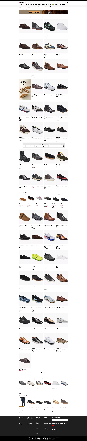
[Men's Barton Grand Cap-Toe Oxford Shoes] (62, 217)
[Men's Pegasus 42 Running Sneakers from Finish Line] (50, 237)
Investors (45, 422)
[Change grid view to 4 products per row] (59, 17)
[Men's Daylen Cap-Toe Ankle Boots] (50, 217)
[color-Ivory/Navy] (34, 77)
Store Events (37, 428)
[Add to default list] (25, 194)
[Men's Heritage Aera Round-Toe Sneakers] (25, 217)
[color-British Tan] (56, 290)
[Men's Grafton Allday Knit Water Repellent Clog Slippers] (56, 198)
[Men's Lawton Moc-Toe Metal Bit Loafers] (37, 320)
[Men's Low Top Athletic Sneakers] (62, 156)
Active (48, 6)
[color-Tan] (56, 309)
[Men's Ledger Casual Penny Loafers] (37, 156)
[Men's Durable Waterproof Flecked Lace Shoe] (25, 237)
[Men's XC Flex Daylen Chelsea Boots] (37, 26)
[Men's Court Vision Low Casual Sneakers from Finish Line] (37, 109)
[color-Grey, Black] (19, 393)
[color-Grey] (44, 206)
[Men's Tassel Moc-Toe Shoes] (62, 299)
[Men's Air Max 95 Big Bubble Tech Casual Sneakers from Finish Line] (50, 26)
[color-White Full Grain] (60, 351)
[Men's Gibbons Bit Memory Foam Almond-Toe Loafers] (62, 46)
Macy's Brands (37, 423)
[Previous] (32, 46)
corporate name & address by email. (54, 439)
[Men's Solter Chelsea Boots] (50, 66)
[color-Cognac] (20, 168)
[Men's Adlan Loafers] (47, 401)
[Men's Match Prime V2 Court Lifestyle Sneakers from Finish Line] (31, 383)
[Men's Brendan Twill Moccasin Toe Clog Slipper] (64, 198)
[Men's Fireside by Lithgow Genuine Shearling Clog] (23, 198)
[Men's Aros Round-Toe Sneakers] (50, 177)
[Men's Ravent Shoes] (39, 401)
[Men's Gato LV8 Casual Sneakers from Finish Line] (50, 299)
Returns (19, 423)
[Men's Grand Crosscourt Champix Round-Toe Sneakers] (37, 66)
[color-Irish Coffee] (33, 77)
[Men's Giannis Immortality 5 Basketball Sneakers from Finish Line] (37, 129)
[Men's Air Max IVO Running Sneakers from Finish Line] (50, 86)
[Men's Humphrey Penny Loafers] (37, 86)
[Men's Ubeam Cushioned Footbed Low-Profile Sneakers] (56, 401)
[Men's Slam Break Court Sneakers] (62, 320)
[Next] (42, 46)
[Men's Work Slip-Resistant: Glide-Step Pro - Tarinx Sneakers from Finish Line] (25, 320)
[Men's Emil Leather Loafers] (50, 129)
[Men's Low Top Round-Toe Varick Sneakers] (25, 129)
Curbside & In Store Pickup (38, 418)
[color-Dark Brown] (44, 188)
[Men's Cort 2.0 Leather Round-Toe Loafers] (62, 66)
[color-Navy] (33, 289)
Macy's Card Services (29, 423)
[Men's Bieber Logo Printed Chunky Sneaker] (37, 177)
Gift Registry (37, 433)
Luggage (50, 6)
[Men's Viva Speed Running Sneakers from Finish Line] (23, 383)
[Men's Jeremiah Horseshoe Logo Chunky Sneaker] (50, 46)
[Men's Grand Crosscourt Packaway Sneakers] (50, 278)
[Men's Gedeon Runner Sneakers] (62, 86)
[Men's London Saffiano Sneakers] (62, 26)
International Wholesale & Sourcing (47, 423)
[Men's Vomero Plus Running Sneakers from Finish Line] (50, 340)
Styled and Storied (46, 429)
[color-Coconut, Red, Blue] (19, 120)
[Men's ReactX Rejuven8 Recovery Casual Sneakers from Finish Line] (37, 257)
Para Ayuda (20, 422)
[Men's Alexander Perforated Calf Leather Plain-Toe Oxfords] (25, 340)
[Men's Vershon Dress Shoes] (25, 257)
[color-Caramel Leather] (33, 167)
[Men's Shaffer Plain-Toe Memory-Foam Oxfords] (62, 237)
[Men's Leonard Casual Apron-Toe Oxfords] (50, 257)
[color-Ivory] (45, 289)
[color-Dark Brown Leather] (34, 167)
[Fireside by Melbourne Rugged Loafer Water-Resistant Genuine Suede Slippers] (50, 156)
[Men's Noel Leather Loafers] (25, 66)
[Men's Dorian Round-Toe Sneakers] (37, 340)
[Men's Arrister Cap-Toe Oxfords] (25, 177)
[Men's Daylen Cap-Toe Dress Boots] (50, 109)
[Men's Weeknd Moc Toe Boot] (25, 156)
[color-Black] (44, 140)
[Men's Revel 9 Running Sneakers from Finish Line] (25, 299)
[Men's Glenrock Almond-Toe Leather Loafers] (25, 46)
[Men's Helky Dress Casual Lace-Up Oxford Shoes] (37, 278)
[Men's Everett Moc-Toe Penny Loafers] (50, 320)
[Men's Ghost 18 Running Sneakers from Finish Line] (25, 109)
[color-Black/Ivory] (44, 289)
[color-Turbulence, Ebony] (33, 311)
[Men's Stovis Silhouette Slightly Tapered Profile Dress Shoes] (62, 129)
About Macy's (45, 418)
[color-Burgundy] (45, 140)
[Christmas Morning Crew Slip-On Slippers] (39, 198)
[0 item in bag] (67, 2)
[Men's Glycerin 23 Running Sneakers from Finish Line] (37, 299)
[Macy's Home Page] (21, 2)
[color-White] (45, 188)
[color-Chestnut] (45, 168)
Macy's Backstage (37, 422)
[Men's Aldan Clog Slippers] (47, 198)
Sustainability (45, 428)
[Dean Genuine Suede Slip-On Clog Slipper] (25, 278)
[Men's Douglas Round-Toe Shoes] (62, 340)
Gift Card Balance (29, 422)
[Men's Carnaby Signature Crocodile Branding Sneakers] (62, 257)
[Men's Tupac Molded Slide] (25, 360)
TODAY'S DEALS (25, 0)
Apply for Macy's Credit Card (30, 418)
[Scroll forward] (63, 146)
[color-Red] (46, 206)
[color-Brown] (45, 206)
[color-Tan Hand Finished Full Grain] (33, 37)
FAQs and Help (20, 418)
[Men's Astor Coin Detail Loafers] (25, 26)
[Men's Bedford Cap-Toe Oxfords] (62, 278)
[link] (25, 35)
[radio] (32, 37)
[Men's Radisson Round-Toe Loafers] (37, 237)
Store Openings (37, 429)
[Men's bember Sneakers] (64, 401)
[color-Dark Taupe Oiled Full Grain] (56, 351)
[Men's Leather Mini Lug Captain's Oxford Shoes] (37, 46)
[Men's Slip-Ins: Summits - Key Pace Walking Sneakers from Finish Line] (37, 217)
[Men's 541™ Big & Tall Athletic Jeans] (23, 401)
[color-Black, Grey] (20, 120)
